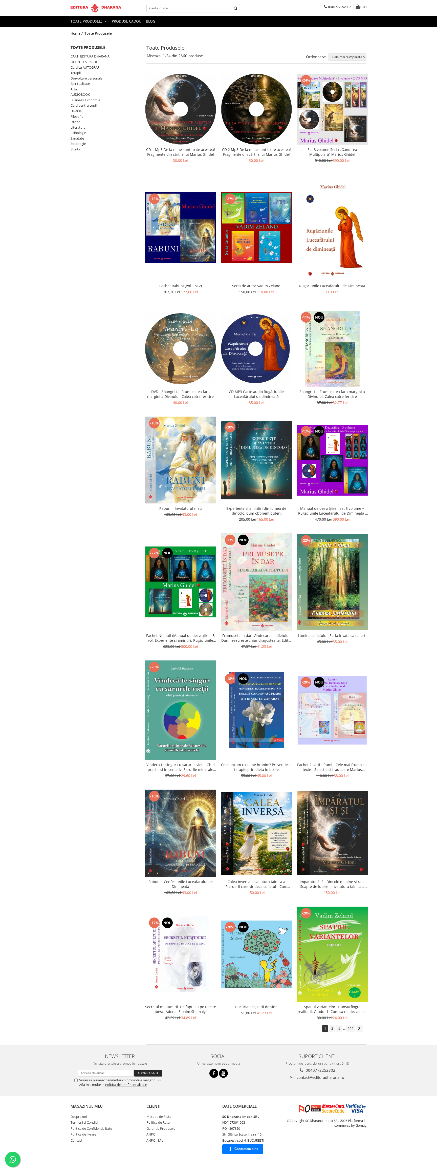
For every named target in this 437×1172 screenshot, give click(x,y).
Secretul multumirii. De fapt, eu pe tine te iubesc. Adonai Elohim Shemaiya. (180, 1009)
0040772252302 (320, 1070)
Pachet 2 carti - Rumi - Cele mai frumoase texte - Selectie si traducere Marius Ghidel (332, 767)
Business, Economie (85, 100)
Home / (77, 33)
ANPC (150, 1134)
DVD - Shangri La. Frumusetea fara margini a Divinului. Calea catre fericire (180, 394)
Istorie (75, 122)
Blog (150, 21)
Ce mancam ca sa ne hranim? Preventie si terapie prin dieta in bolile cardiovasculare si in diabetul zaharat (256, 767)
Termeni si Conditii (84, 1122)
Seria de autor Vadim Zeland (256, 285)
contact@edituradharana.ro (320, 1077)
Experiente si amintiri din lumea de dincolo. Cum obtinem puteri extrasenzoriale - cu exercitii (256, 511)
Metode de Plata (158, 1116)
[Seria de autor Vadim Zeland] (256, 227)
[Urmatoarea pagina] (359, 1028)
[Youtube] (223, 1073)
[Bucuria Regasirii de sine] (256, 954)
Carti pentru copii (84, 105)
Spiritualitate (80, 83)
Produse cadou (126, 21)
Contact (76, 1140)
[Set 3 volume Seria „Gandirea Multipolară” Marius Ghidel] (332, 109)
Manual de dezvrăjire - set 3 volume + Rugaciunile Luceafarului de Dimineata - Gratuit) (332, 511)
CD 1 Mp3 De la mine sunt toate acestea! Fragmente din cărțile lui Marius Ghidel (180, 152)
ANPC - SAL (154, 1140)
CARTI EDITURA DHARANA (90, 56)
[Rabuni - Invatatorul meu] (180, 460)
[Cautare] (235, 8)
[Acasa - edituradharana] (96, 8)
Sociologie (78, 143)
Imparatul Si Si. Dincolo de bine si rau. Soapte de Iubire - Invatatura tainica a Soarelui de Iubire (332, 884)
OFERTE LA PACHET (85, 62)
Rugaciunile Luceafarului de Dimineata (332, 285)
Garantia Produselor (161, 1128)
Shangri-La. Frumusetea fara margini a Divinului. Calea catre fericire (332, 394)
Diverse (76, 111)
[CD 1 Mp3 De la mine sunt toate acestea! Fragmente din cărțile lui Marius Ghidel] (180, 109)
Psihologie (78, 132)
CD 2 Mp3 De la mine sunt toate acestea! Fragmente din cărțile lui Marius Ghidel (256, 152)
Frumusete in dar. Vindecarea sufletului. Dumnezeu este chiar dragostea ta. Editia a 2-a (256, 638)
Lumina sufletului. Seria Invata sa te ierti (332, 635)
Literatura (78, 127)
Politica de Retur (158, 1122)
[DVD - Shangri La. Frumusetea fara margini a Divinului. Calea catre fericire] (180, 348)
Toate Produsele (87, 21)
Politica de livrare (83, 1134)
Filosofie (77, 116)
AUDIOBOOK (80, 94)
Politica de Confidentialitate (126, 1084)
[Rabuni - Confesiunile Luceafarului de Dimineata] (180, 833)
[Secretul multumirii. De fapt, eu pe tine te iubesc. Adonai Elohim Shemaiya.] (180, 954)
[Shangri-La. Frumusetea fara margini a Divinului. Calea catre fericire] (332, 349)
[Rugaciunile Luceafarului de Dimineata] (332, 227)
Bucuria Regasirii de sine (256, 1006)
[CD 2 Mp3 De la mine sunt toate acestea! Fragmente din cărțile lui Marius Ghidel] (256, 109)
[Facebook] (213, 1073)
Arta (74, 89)
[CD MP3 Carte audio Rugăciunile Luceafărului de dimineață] (256, 348)
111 (351, 1028)
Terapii (76, 72)
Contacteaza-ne (246, 1149)
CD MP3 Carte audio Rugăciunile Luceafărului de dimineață (256, 394)
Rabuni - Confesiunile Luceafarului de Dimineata (180, 884)
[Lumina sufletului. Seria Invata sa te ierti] (332, 582)
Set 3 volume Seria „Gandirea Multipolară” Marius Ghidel (332, 152)
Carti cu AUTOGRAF (85, 67)
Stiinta (75, 149)
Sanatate (77, 138)
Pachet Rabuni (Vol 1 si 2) (180, 285)
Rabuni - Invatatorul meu (180, 508)
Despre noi (79, 1116)
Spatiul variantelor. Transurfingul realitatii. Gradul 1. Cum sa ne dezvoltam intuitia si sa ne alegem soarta (332, 1009)
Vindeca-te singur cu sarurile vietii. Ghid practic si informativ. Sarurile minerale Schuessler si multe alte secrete (180, 767)
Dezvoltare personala (86, 78)
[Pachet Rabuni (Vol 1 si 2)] (180, 227)
